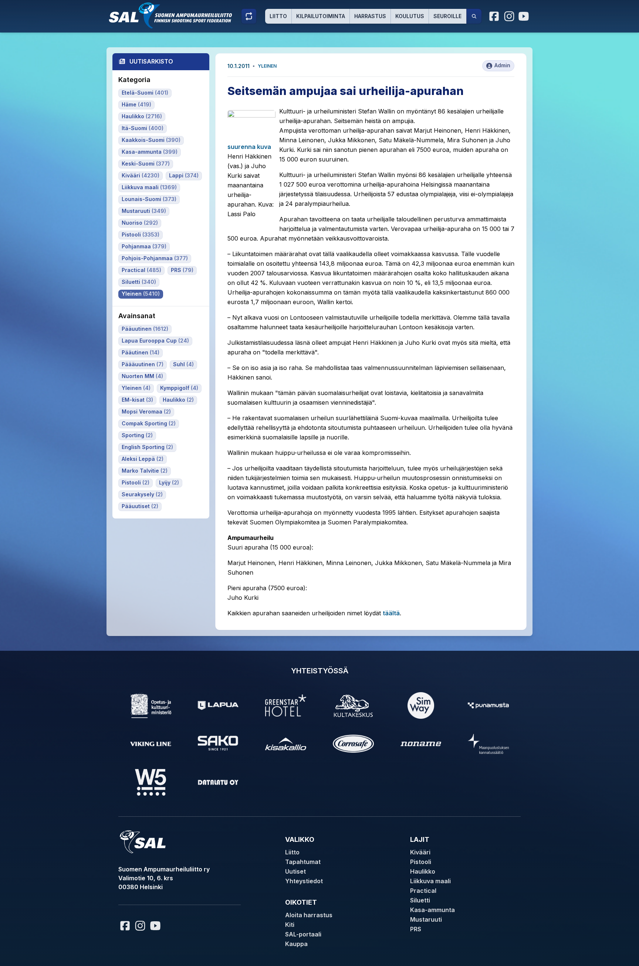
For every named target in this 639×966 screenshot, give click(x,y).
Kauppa (296, 944)
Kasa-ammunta (432, 910)
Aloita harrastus (308, 915)
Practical (423, 890)
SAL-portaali (303, 934)
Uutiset (295, 871)
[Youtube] (524, 16)
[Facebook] (494, 16)
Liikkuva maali (430, 881)
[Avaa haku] (474, 16)
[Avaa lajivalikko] (248, 16)
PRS (415, 929)
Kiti (289, 924)
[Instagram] (509, 16)
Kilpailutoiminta (320, 16)
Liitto (278, 16)
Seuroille (447, 16)
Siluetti (420, 900)
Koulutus (409, 16)
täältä (391, 613)
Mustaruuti (426, 919)
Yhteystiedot (304, 881)
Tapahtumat (303, 861)
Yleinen (267, 66)
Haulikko (422, 871)
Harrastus (370, 16)
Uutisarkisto (151, 61)
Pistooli (420, 861)
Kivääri (420, 852)
